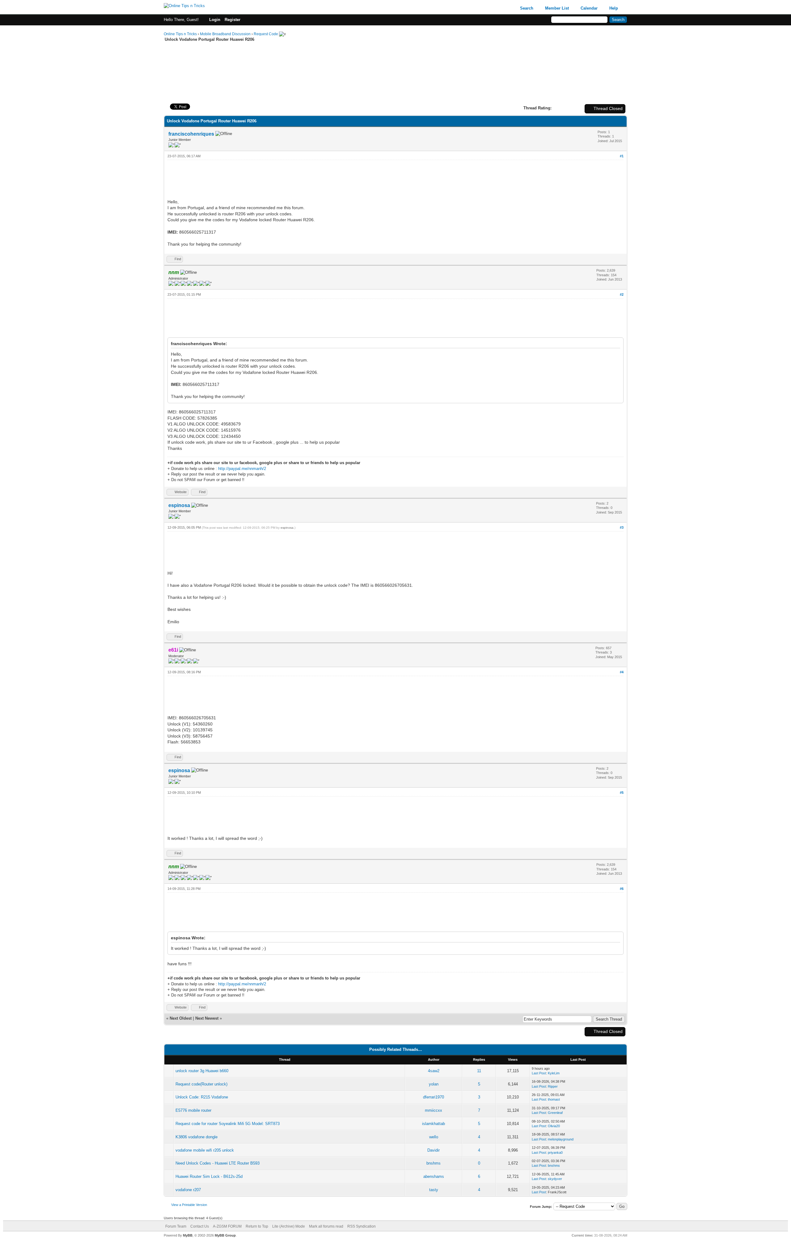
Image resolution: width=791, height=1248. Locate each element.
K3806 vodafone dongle (197, 1137)
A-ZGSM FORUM (227, 1226)
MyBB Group (225, 1235)
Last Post (539, 1073)
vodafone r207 (188, 1189)
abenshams (433, 1176)
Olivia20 (554, 1126)
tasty (433, 1189)
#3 (622, 527)
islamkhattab (433, 1123)
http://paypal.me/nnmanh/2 (242, 468)
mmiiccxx (433, 1110)
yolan (433, 1084)
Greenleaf (555, 1113)
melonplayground (560, 1139)
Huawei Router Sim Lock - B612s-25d (209, 1176)
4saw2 (433, 1070)
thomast (554, 1099)
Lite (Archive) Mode (288, 1226)
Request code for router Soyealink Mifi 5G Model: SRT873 (228, 1123)
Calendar (589, 8)
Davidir (433, 1150)
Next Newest (206, 1018)
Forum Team (175, 1226)
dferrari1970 (433, 1097)
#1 (622, 156)
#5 (622, 792)
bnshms (433, 1163)
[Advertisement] (395, 62)
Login (214, 19)
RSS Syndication (361, 1226)
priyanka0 (555, 1152)
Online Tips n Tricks (180, 34)
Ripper (553, 1086)
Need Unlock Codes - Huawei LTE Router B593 (218, 1163)
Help (613, 8)
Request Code (266, 34)
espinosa (179, 505)
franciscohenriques (191, 134)
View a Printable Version (189, 1205)
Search (526, 8)
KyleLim (554, 1073)
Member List (557, 8)
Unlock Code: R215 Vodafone (202, 1097)
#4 (622, 672)
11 (479, 1070)
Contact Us (199, 1226)
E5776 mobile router (193, 1110)
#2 (622, 294)
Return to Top (257, 1226)
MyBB (187, 1235)
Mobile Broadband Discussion (225, 34)
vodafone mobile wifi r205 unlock (205, 1150)
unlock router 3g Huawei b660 (202, 1070)
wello (433, 1137)
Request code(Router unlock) (201, 1084)
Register (232, 19)
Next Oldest (181, 1018)
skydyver (555, 1179)
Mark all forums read (326, 1226)
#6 (622, 889)
